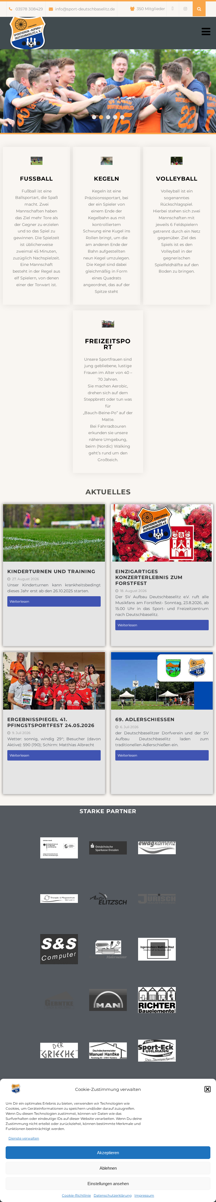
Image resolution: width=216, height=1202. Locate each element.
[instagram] (185, 8)
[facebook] (172, 8)
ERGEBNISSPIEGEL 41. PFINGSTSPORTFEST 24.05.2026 (50, 722)
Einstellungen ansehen (108, 1183)
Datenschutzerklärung (113, 1195)
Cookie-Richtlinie (76, 1195)
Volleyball (176, 178)
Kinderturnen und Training (51, 571)
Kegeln (106, 178)
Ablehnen (108, 1168)
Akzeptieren (108, 1152)
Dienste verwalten (23, 1138)
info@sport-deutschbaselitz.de (85, 9)
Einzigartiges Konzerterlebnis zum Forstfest (149, 577)
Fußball (36, 178)
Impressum (144, 1195)
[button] (207, 1089)
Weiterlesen (19, 601)
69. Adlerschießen (145, 719)
